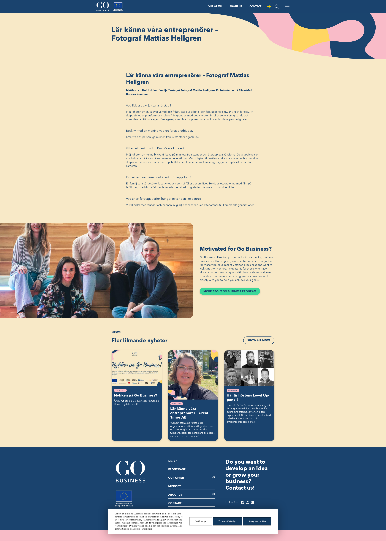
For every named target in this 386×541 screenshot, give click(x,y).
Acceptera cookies (257, 521)
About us (235, 6)
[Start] (102, 6)
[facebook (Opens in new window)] (242, 502)
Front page (177, 469)
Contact (255, 6)
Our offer (215, 6)
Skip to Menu (28, 2)
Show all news (258, 340)
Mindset (174, 486)
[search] (277, 7)
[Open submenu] (213, 477)
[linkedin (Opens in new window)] (252, 502)
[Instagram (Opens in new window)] (247, 502)
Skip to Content (10, 2)
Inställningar (201, 521)
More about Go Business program (231, 292)
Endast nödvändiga (227, 521)
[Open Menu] (287, 6)
